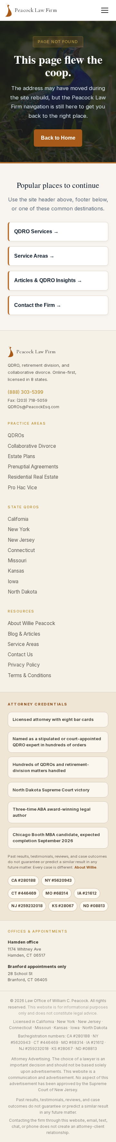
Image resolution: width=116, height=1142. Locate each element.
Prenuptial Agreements (33, 467)
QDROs (16, 435)
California (18, 519)
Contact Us (20, 654)
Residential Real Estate (33, 477)
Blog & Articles (24, 634)
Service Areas (23, 644)
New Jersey (21, 540)
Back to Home (58, 138)
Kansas (16, 571)
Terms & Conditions (29, 675)
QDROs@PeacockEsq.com (33, 406)
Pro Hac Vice (22, 487)
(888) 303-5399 (25, 392)
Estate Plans (21, 456)
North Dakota (22, 592)
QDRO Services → (36, 231)
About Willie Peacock (31, 623)
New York (19, 529)
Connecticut (21, 550)
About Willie (85, 867)
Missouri (17, 560)
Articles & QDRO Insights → (48, 280)
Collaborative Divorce (32, 446)
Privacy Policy (24, 665)
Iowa (13, 581)
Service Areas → (34, 256)
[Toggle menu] (105, 10)
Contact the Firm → (37, 305)
